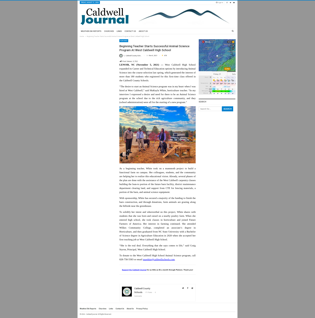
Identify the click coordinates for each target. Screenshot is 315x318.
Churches (109, 31)
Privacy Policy (142, 309)
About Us (143, 31)
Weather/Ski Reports (91, 31)
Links (119, 31)
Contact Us (130, 31)
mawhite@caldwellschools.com (159, 259)
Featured (123, 41)
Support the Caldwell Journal (134, 270)
